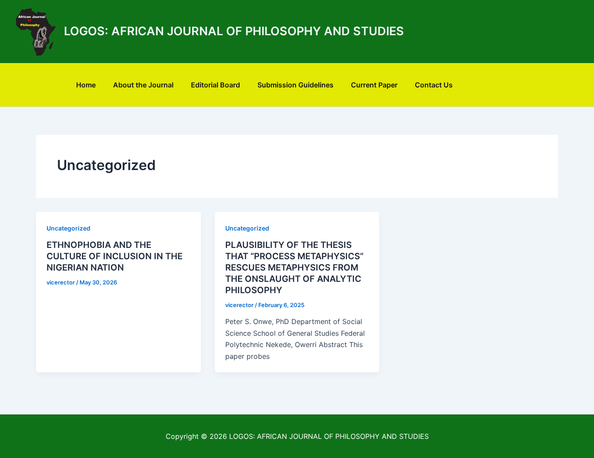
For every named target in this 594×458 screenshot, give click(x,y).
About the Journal (143, 84)
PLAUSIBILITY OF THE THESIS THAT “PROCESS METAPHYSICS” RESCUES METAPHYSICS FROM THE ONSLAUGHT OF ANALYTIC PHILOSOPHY (294, 267)
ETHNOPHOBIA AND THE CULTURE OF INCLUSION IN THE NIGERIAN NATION (115, 256)
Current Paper (374, 84)
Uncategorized (68, 228)
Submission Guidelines (295, 84)
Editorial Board (215, 84)
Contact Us (434, 84)
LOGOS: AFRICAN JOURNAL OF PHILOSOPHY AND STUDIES (234, 31)
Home (86, 84)
